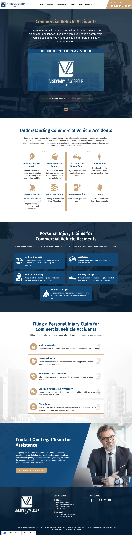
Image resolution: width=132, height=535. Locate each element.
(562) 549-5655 (121, 5)
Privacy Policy (61, 527)
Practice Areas (61, 4)
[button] (66, 70)
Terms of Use (71, 527)
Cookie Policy (81, 527)
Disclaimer (53, 527)
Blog (80, 4)
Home (42, 4)
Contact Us (88, 4)
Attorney (72, 4)
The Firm (50, 4)
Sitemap (46, 527)
